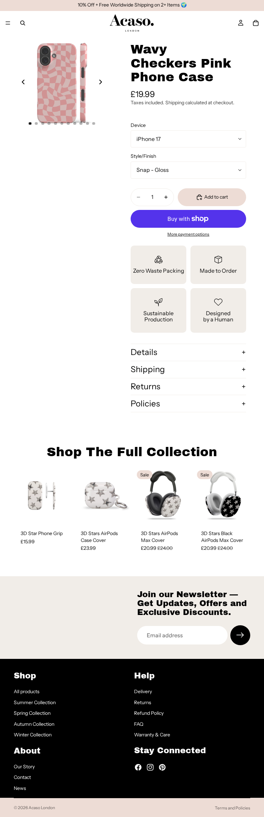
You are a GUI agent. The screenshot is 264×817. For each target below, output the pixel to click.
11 (94, 123)
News (20, 788)
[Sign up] (240, 635)
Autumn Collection (34, 724)
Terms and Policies (232, 807)
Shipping (148, 369)
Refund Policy (149, 713)
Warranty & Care (152, 735)
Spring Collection (32, 713)
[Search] (22, 23)
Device (138, 125)
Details (144, 352)
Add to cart (216, 197)
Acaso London (42, 807)
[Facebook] (138, 767)
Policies (145, 403)
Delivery (143, 691)
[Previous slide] (21, 83)
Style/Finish (143, 156)
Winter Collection (33, 735)
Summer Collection (35, 702)
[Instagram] (150, 767)
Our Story (24, 766)
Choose (185, 512)
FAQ (138, 724)
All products (27, 691)
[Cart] (255, 23)
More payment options (188, 234)
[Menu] (8, 23)
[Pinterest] (162, 767)
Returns (145, 386)
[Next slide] (102, 83)
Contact (22, 777)
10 (87, 123)
